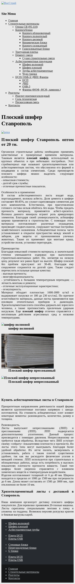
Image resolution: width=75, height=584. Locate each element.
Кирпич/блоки (24, 29)
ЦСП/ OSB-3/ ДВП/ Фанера (31, 77)
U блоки (13, 550)
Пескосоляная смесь (27, 102)
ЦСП (25, 80)
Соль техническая (26, 99)
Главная (13, 20)
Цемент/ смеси (24, 55)
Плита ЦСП (15, 535)
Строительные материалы (23, 23)
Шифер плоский (32, 67)
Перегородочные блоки (22, 547)
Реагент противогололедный (32, 95)
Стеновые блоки (18, 544)
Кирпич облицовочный (36, 33)
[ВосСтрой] (37, 3)
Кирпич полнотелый (34, 36)
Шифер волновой (32, 64)
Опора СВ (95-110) (26, 26)
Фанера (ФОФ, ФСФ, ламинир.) (41, 89)
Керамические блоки (34, 42)
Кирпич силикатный (34, 45)
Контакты (14, 105)
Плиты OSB (15, 538)
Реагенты (14, 92)
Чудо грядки (29, 73)
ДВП (25, 83)
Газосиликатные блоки (36, 48)
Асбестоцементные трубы (23, 529)
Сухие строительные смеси (38, 58)
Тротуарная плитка (26, 51)
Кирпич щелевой (32, 39)
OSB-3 (26, 86)
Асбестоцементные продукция (33, 61)
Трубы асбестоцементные (37, 70)
